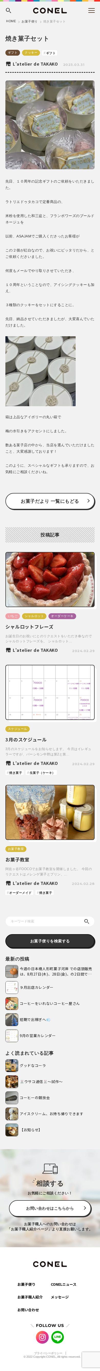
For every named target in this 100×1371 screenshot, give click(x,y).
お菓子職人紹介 (30, 1297)
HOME (11, 21)
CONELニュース (63, 1284)
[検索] (86, 921)
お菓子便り (30, 21)
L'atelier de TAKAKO (35, 64)
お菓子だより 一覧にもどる (50, 501)
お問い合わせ (28, 1309)
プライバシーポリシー (48, 1353)
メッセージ (60, 1297)
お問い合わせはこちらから (50, 1208)
